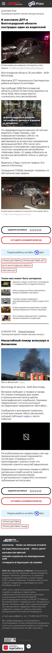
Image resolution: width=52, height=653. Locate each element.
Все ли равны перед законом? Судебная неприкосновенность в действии (29, 317)
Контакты (8, 545)
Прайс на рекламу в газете (31, 545)
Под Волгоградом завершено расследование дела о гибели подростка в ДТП (31, 301)
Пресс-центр (38, 549)
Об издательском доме (15, 549)
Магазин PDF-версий (14, 552)
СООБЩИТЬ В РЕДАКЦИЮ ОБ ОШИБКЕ (22, 562)
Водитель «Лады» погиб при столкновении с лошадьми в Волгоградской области (31, 283)
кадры (27, 416)
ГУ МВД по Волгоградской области (26, 68)
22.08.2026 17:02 (8, 331)
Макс (22, 382)
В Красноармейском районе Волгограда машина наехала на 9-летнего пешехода (30, 309)
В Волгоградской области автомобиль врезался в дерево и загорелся (29, 291)
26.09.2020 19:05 (8, 11)
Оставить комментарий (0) (26, 240)
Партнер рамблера (25, 640)
